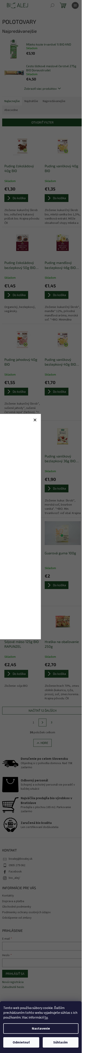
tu (46, 1017)
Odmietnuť (21, 1042)
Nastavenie (41, 1028)
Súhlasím (60, 1042)
